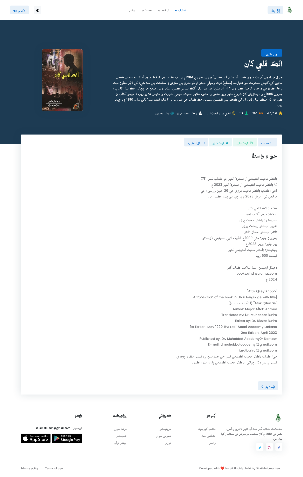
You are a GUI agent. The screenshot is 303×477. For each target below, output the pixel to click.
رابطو (212, 441)
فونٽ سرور (120, 427)
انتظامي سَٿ (208, 434)
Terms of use (54, 467)
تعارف (182, 9)
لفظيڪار (121, 434)
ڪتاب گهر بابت (207, 427)
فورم (168, 441)
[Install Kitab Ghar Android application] (67, 437)
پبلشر (131, 9)
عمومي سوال (163, 434)
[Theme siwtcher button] (37, 10)
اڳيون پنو (270, 385)
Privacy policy (30, 467)
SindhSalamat (265, 467)
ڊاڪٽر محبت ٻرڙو (186, 112)
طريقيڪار (165, 427)
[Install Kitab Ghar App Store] (35, 437)
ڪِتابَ (148, 9)
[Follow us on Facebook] (278, 447)
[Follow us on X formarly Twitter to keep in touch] (259, 447)
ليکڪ (165, 9)
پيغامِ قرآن (120, 441)
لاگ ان (21, 9)
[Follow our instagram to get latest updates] (269, 447)
